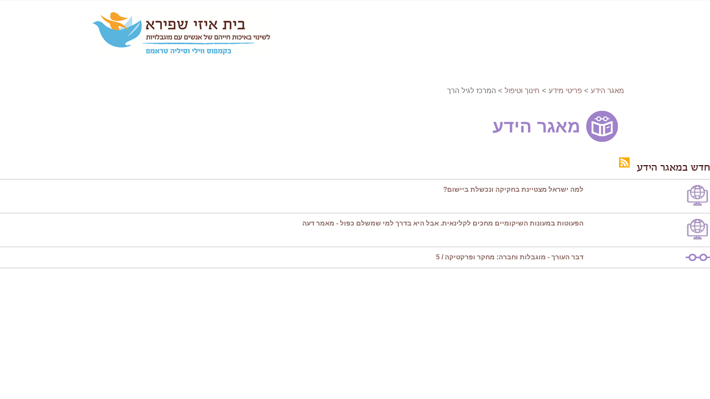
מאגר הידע (607, 90)
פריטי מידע (565, 90)
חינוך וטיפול (522, 90)
